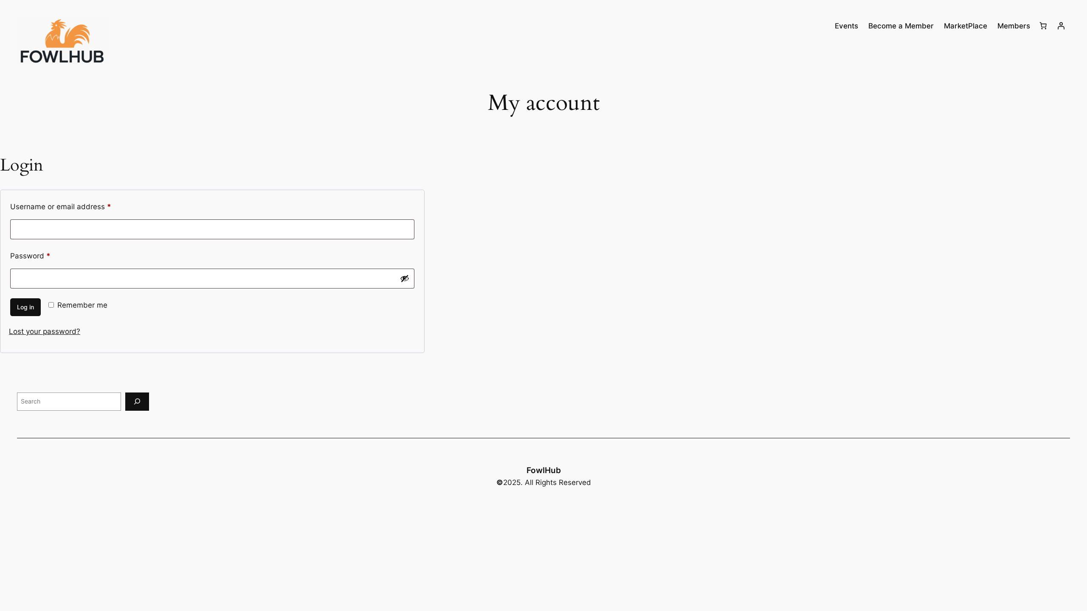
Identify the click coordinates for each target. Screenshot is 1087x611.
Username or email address (75, 206)
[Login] (1061, 26)
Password (45, 255)
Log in (25, 307)
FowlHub (544, 470)
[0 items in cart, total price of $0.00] (1043, 26)
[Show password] (404, 278)
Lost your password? (44, 331)
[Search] (137, 401)
